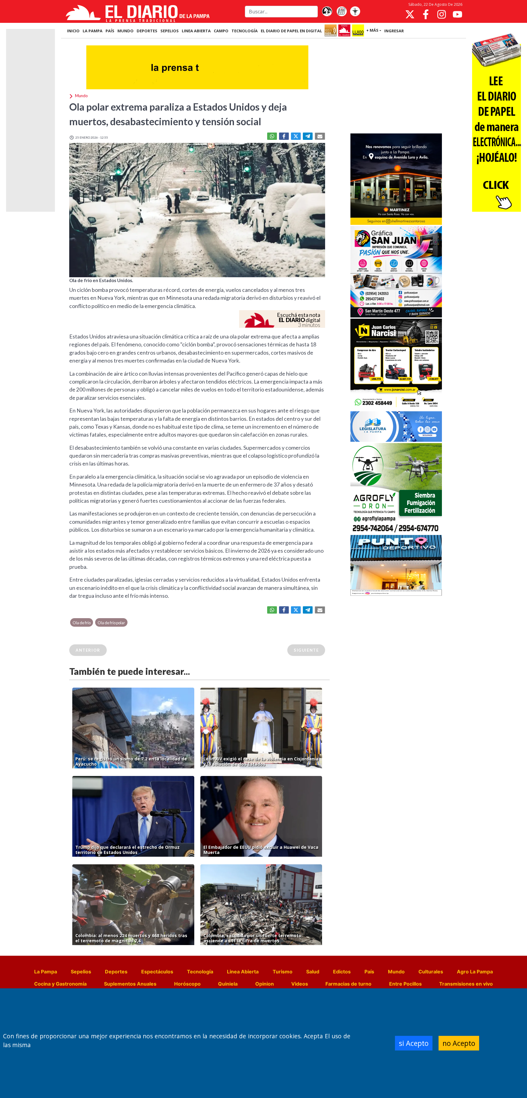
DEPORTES (147, 31)
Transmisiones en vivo (466, 984)
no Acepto (459, 1043)
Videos (299, 984)
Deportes (116, 972)
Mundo (396, 972)
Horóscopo (187, 984)
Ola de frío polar (111, 622)
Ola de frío (82, 622)
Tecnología (200, 972)
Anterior (88, 650)
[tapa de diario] (341, 11)
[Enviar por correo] (320, 136)
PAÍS (110, 31)
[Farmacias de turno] (355, 11)
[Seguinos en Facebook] (426, 14)
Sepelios (81, 972)
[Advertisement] (396, 86)
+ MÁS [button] (372, 30)
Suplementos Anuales (130, 984)
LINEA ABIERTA (196, 31)
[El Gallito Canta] (327, 11)
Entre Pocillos (405, 984)
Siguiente (306, 650)
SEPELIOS (169, 31)
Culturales (430, 972)
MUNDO (125, 31)
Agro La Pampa (475, 972)
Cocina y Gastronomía (60, 984)
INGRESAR (394, 31)
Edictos (342, 972)
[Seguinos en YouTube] (457, 14)
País (369, 972)
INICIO (73, 31)
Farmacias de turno (348, 984)
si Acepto (413, 1043)
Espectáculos (157, 972)
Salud (312, 972)
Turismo (282, 972)
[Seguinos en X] (410, 14)
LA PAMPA (92, 31)
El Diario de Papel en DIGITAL (291, 31)
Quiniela (228, 984)
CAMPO (221, 31)
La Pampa (45, 972)
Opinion (264, 984)
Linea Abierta (243, 972)
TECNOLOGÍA (244, 31)
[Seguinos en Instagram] (441, 14)
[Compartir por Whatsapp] (272, 136)
